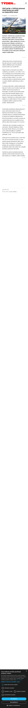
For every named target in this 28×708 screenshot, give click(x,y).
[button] (14, 682)
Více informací (19, 679)
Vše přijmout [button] (14, 698)
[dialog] (14, 688)
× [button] (26, 671)
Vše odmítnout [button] (14, 702)
